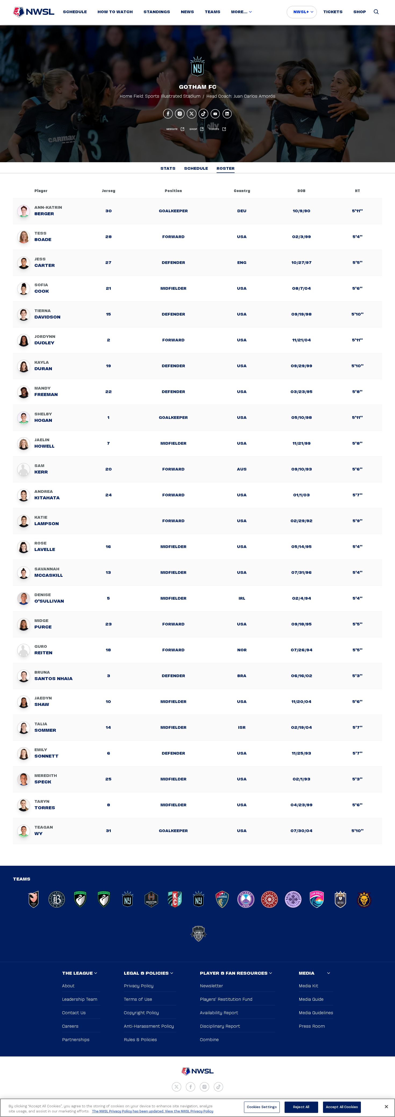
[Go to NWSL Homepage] (33, 12)
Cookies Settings (262, 1107)
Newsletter (211, 986)
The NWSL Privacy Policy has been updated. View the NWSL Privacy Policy (152, 1111)
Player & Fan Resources (234, 973)
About (68, 986)
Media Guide (311, 999)
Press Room (312, 1026)
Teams (212, 12)
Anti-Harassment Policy (149, 1026)
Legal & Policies (146, 973)
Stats (167, 168)
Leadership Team (79, 999)
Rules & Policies (140, 1040)
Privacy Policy (138, 986)
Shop (359, 12)
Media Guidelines (316, 1013)
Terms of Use (138, 999)
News (187, 12)
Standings (156, 12)
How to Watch (115, 12)
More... (239, 12)
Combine (209, 1040)
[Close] (386, 1107)
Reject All (301, 1107)
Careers (70, 1026)
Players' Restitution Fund (226, 999)
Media (306, 973)
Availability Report (219, 1013)
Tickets (333, 12)
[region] (197, 1107)
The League (77, 973)
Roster (226, 168)
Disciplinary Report (220, 1026)
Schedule (75, 12)
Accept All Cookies (342, 1107)
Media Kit (308, 986)
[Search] (376, 12)
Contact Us (74, 1013)
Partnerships (75, 1040)
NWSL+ (301, 12)
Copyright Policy (141, 1013)
